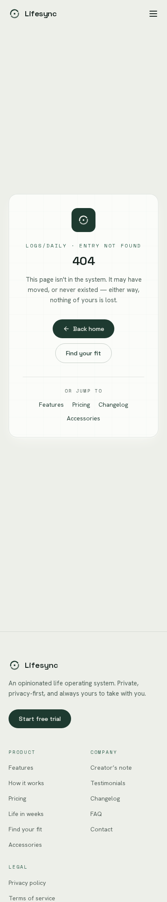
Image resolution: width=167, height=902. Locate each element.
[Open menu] (153, 13)
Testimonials (107, 783)
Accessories (83, 418)
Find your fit (83, 353)
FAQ (96, 814)
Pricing (81, 404)
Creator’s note (111, 767)
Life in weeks (26, 814)
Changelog (113, 404)
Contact (101, 829)
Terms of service (32, 898)
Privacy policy (27, 883)
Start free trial (40, 719)
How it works (26, 783)
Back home (88, 329)
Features (51, 404)
